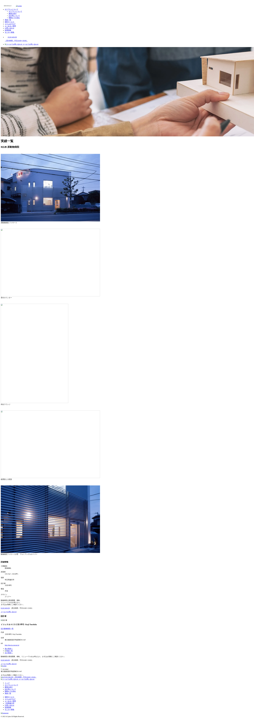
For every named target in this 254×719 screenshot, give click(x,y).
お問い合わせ (9, 28)
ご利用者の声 (9, 703)
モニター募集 (9, 32)
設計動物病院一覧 (7, 628)
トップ (7, 683)
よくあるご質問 (10, 26)
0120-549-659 (5, 608)
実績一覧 (8, 20)
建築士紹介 (13, 13)
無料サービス (9, 22)
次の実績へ (9, 653)
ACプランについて (11, 9)
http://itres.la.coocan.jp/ (12, 645)
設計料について (14, 15)
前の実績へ (9, 649)
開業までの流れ (14, 18)
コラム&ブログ (10, 24)
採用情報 (8, 30)
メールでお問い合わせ (26, 679)
